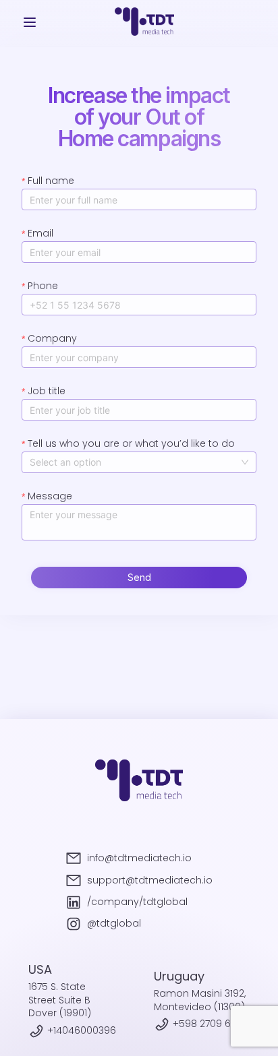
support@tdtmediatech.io (150, 880)
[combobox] (139, 462)
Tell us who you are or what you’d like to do (131, 443)
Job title (46, 391)
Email (40, 233)
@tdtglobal (114, 923)
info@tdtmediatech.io (139, 858)
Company (52, 338)
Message (50, 496)
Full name (51, 180)
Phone (43, 285)
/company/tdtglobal (137, 902)
